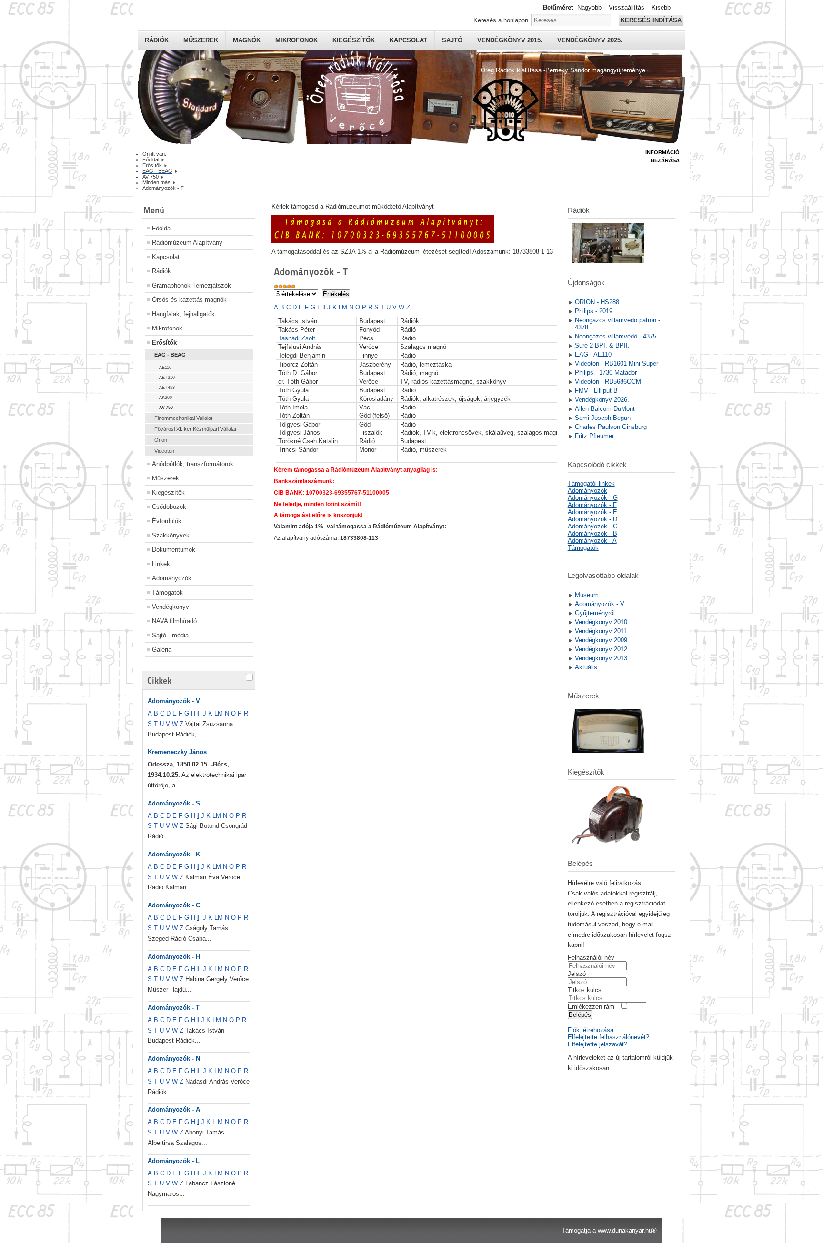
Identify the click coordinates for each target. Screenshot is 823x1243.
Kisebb (661, 7)
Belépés (580, 1014)
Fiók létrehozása (590, 1030)
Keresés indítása (651, 20)
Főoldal (162, 228)
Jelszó (577, 973)
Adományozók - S (174, 803)
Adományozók (171, 578)
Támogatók (167, 592)
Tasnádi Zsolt (296, 338)
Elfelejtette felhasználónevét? (608, 1037)
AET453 (167, 387)
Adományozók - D (592, 519)
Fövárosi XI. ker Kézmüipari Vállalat (195, 429)
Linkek (161, 563)
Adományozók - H (174, 956)
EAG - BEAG (170, 355)
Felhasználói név (591, 957)
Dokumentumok (173, 549)
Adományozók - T (174, 1007)
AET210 (167, 377)
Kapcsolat (408, 40)
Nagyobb (589, 7)
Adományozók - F (592, 504)
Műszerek (200, 40)
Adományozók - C (174, 905)
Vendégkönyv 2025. (589, 40)
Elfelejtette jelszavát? (597, 1044)
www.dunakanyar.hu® (627, 1230)
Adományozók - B (592, 533)
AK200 (165, 397)
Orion (160, 440)
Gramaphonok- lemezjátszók (191, 285)
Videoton (164, 451)
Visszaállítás (626, 7)
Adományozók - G (593, 497)
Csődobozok (169, 506)
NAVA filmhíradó (174, 621)
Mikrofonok (296, 40)
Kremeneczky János (177, 752)
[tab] (250, 676)
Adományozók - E (592, 512)
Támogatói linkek (591, 483)
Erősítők (164, 342)
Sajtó (452, 40)
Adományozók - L (174, 1160)
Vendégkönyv (170, 606)
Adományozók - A (174, 1109)
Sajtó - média (170, 635)
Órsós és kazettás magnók (189, 299)
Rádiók (157, 40)
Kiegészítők (353, 40)
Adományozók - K (174, 854)
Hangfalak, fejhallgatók (183, 314)
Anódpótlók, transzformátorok (192, 463)
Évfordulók (166, 521)
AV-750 (166, 407)
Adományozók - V (174, 701)
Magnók (247, 40)
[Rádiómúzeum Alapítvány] (382, 241)
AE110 (165, 367)
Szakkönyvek (171, 535)
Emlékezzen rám (591, 1006)
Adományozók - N (174, 1058)
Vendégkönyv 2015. (509, 40)
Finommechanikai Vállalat (183, 418)
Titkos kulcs (585, 990)
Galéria (161, 649)
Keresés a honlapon (500, 20)
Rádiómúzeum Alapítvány (187, 242)
